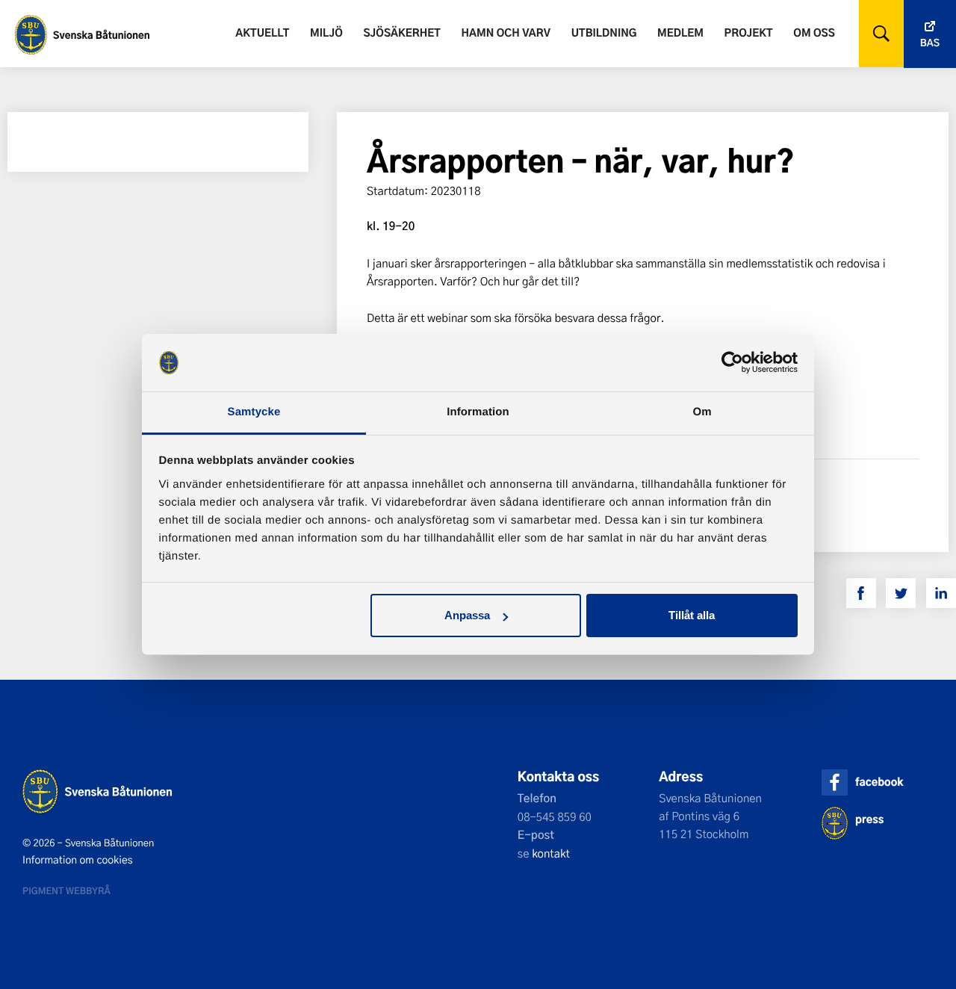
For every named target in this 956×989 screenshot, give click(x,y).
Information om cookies (77, 859)
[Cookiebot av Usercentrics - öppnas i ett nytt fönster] (732, 363)
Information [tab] (478, 412)
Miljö (326, 32)
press (869, 819)
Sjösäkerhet (401, 32)
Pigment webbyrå (66, 890)
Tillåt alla (691, 615)
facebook (879, 782)
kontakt (551, 853)
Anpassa (467, 615)
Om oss (813, 32)
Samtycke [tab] (254, 412)
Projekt (748, 32)
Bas (930, 43)
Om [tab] (701, 412)
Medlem (680, 32)
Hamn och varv (506, 32)
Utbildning (604, 32)
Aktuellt (262, 32)
